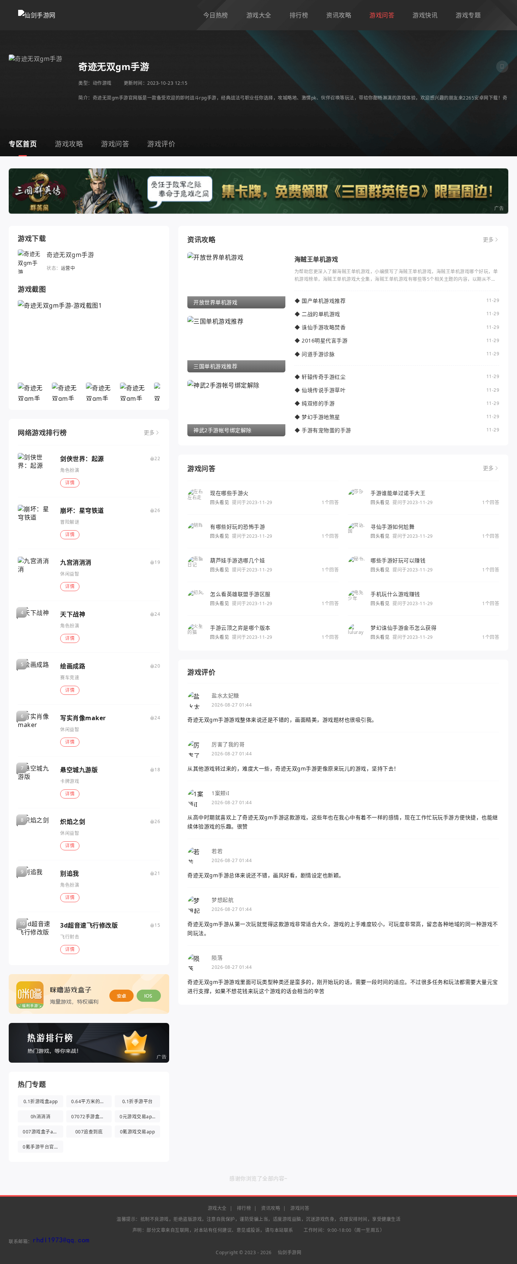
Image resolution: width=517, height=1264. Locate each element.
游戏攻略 (69, 143)
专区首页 (23, 143)
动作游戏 (102, 83)
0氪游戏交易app (137, 1132)
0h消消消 (41, 1116)
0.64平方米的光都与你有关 (91, 1101)
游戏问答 (381, 15)
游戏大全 (258, 15)
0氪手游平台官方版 (43, 1147)
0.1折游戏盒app (40, 1101)
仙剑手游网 (290, 1252)
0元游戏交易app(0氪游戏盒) (140, 1116)
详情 (70, 482)
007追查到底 (89, 1132)
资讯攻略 (338, 15)
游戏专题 (468, 15)
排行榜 (299, 15)
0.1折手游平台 (137, 1101)
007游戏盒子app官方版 (43, 1132)
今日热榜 (215, 15)
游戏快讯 (425, 15)
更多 (149, 432)
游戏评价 (161, 143)
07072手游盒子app (91, 1116)
